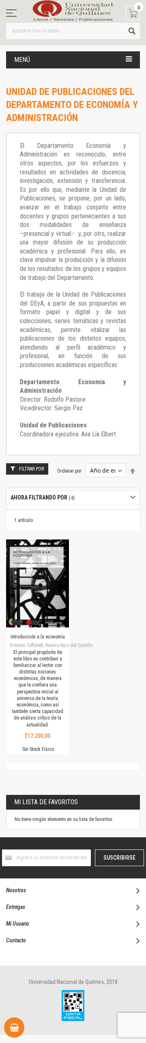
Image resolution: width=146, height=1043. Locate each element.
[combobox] (73, 31)
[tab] (73, 497)
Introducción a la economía (38, 637)
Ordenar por (69, 471)
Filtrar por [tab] (31, 469)
